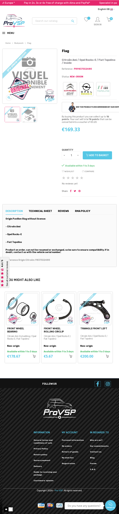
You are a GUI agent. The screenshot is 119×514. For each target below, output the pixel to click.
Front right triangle (88, 330)
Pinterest (79, 191)
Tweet (75, 191)
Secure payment (42, 460)
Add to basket (98, 155)
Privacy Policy (41, 449)
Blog (92, 458)
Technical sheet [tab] (40, 211)
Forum (93, 463)
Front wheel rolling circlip (17, 330)
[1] (64, 178)
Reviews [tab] (63, 211)
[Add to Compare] (19, 318)
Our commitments (99, 446)
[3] (73, 178)
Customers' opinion (43, 480)
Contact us (95, 452)
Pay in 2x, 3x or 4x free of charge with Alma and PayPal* (45, 2)
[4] (77, 178)
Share (70, 191)
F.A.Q (92, 469)
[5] (82, 178)
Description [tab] (14, 211)
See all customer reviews (7, 273)
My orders (67, 446)
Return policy (40, 455)
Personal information (73, 440)
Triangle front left (57, 328)
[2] (68, 178)
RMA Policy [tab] (82, 211)
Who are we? (96, 440)
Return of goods (70, 452)
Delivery (38, 466)
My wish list (68, 458)
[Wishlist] (86, 21)
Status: (65, 76)
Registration (68, 463)
